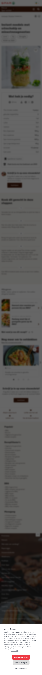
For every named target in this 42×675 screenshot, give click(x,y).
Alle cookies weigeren (21, 663)
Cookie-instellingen (21, 668)
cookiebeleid (14, 651)
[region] (21, 649)
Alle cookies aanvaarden (21, 657)
